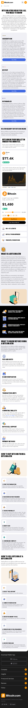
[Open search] (22, 2)
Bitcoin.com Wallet (10, 415)
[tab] (4, 215)
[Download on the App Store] (14, 663)
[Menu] (25, 2)
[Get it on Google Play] (14, 659)
